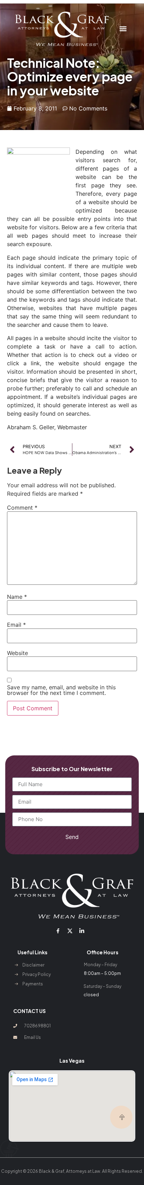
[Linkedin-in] (82, 931)
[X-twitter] (70, 931)
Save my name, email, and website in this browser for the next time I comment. (61, 690)
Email (16, 624)
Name (17, 596)
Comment (22, 507)
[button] (123, 29)
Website (17, 653)
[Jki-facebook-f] (58, 931)
